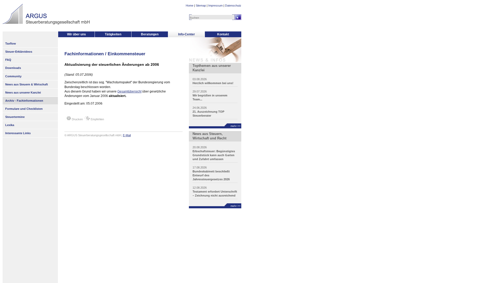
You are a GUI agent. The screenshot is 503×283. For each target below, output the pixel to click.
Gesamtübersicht (129, 91)
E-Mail (127, 135)
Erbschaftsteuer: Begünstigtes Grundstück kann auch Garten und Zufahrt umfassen (214, 155)
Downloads (13, 67)
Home (189, 5)
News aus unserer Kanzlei (23, 92)
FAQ (8, 59)
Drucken (77, 119)
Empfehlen (97, 119)
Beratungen (149, 34)
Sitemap (201, 5)
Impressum (215, 5)
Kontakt (223, 34)
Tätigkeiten (113, 34)
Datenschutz (233, 5)
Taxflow (10, 43)
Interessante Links (18, 133)
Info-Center (186, 34)
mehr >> (235, 125)
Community (13, 76)
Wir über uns (76, 34)
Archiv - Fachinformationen (24, 100)
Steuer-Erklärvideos (18, 51)
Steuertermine (15, 116)
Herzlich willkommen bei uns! (213, 83)
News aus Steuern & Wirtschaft (26, 84)
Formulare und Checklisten (24, 108)
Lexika (9, 125)
